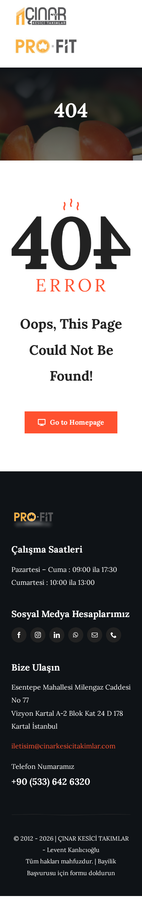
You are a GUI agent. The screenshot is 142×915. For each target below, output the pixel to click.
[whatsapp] (75, 635)
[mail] (94, 635)
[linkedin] (56, 635)
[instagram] (37, 635)
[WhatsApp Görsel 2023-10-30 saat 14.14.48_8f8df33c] (41, 9)
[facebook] (19, 635)
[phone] (113, 635)
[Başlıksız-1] (33, 512)
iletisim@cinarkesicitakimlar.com (63, 746)
